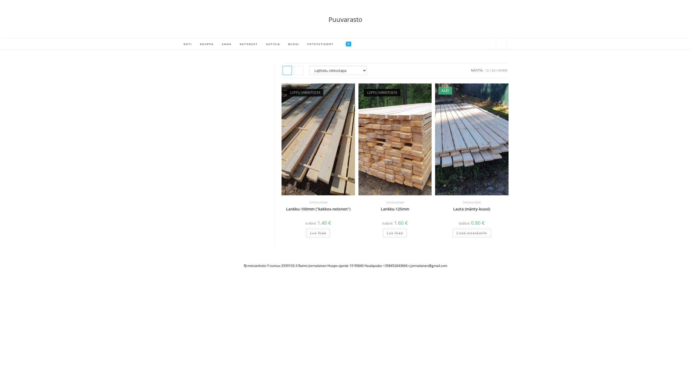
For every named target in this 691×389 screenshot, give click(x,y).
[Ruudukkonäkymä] (287, 70)
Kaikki (502, 70)
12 (487, 70)
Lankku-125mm (395, 209)
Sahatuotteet (318, 202)
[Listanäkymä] (299, 70)
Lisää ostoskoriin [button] (471, 233)
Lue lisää (318, 233)
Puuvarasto (345, 19)
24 (493, 70)
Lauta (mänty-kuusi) (471, 209)
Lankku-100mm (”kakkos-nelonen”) (318, 209)
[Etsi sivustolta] (502, 45)
